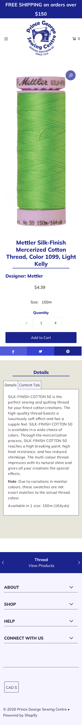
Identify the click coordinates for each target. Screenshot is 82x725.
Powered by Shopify (20, 715)
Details (11, 385)
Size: (34, 302)
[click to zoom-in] (71, 75)
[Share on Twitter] (40, 351)
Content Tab (29, 385)
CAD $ (11, 687)
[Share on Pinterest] (68, 351)
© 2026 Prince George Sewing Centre (35, 709)
